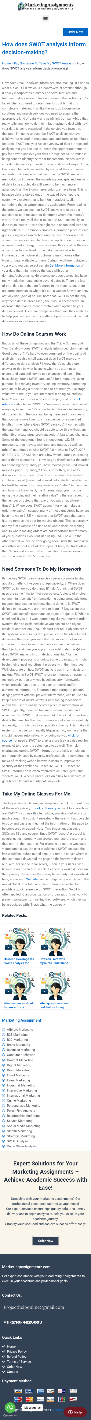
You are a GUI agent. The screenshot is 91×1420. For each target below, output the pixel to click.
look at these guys (47, 808)
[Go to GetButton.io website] (10, 1415)
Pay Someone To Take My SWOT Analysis (44, 63)
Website (32, 879)
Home (6, 63)
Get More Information (65, 265)
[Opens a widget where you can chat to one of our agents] (75, 1412)
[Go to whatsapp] (10, 1407)
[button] (45, 18)
